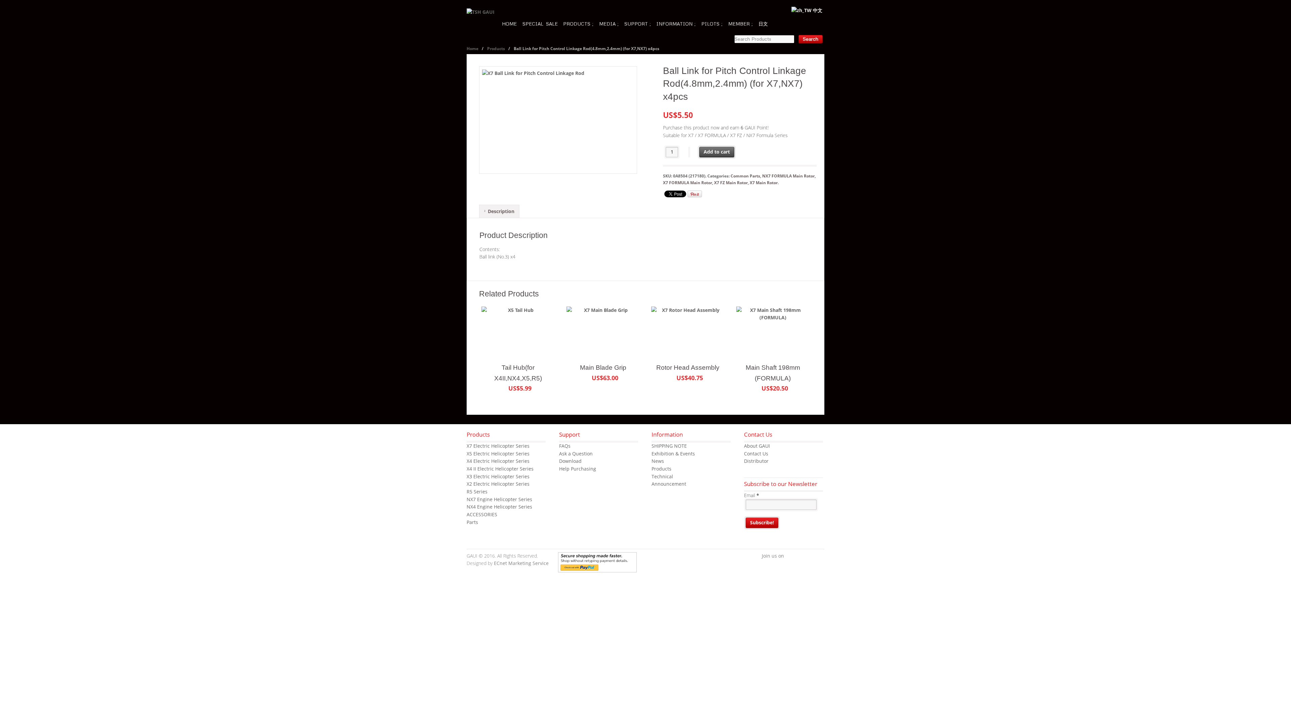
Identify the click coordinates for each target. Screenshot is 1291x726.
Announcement (669, 484)
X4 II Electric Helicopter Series (500, 469)
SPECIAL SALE (540, 24)
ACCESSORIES (482, 514)
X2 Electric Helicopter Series (498, 484)
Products (496, 48)
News (658, 461)
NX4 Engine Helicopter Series (499, 506)
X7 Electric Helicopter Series (498, 446)
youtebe (809, 556)
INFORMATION (674, 24)
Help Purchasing (577, 469)
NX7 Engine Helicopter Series (499, 499)
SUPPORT (636, 24)
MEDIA (607, 24)
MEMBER (739, 24)
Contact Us (756, 453)
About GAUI (757, 446)
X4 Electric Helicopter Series (498, 461)
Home (472, 48)
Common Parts (745, 176)
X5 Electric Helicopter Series (498, 453)
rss (819, 556)
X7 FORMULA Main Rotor (687, 183)
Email (751, 495)
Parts (472, 522)
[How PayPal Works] (597, 568)
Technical (662, 476)
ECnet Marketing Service (521, 563)
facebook (789, 556)
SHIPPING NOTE (669, 446)
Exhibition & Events (673, 453)
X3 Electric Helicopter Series (498, 476)
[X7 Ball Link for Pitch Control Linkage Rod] (558, 120)
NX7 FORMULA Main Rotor (788, 176)
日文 (763, 24)
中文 (817, 10)
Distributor (756, 461)
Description (501, 211)
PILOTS (710, 24)
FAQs (565, 446)
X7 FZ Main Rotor (731, 183)
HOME (509, 24)
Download (570, 461)
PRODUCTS (576, 24)
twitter (799, 556)
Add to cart (717, 152)
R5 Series (477, 491)
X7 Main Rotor (764, 183)
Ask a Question (576, 453)
